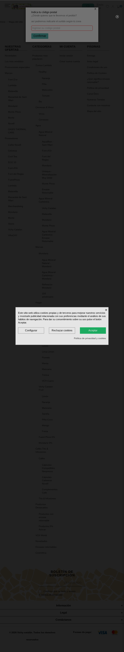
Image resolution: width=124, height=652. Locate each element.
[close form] (117, 17)
